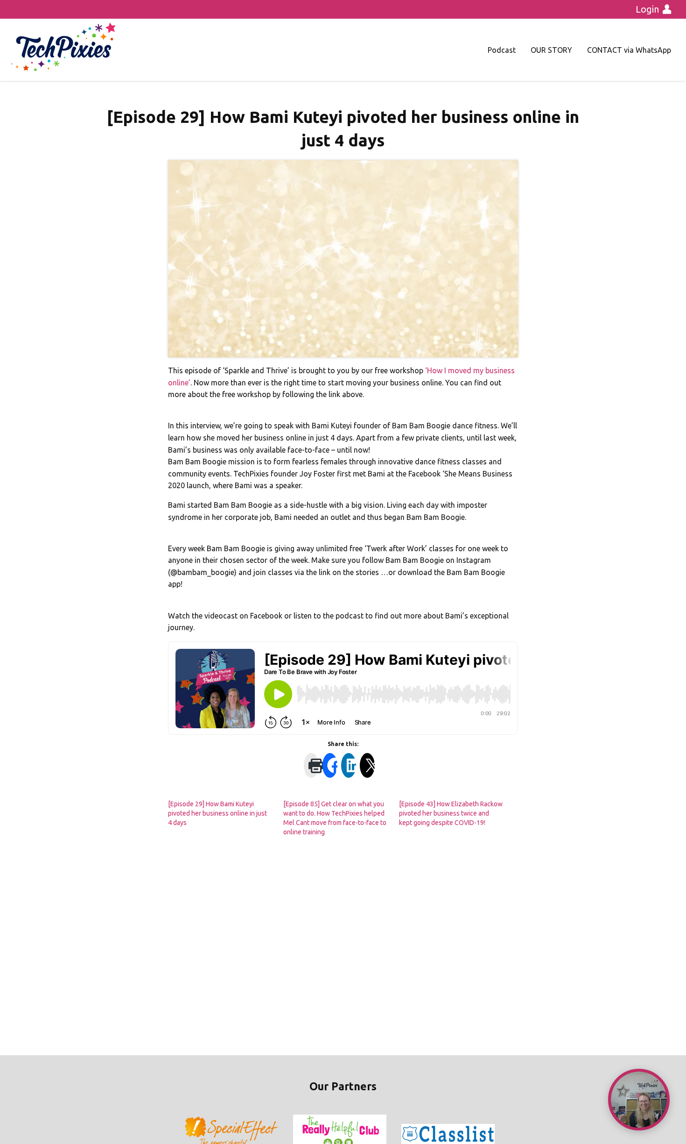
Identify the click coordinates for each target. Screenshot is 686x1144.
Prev (191, 1134)
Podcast (502, 50)
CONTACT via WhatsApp (629, 50)
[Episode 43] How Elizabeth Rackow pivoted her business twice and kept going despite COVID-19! (451, 813)
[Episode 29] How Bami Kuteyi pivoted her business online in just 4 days (217, 813)
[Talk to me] (639, 1099)
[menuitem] (501, 50)
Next (494, 1134)
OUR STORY (551, 50)
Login (647, 9)
